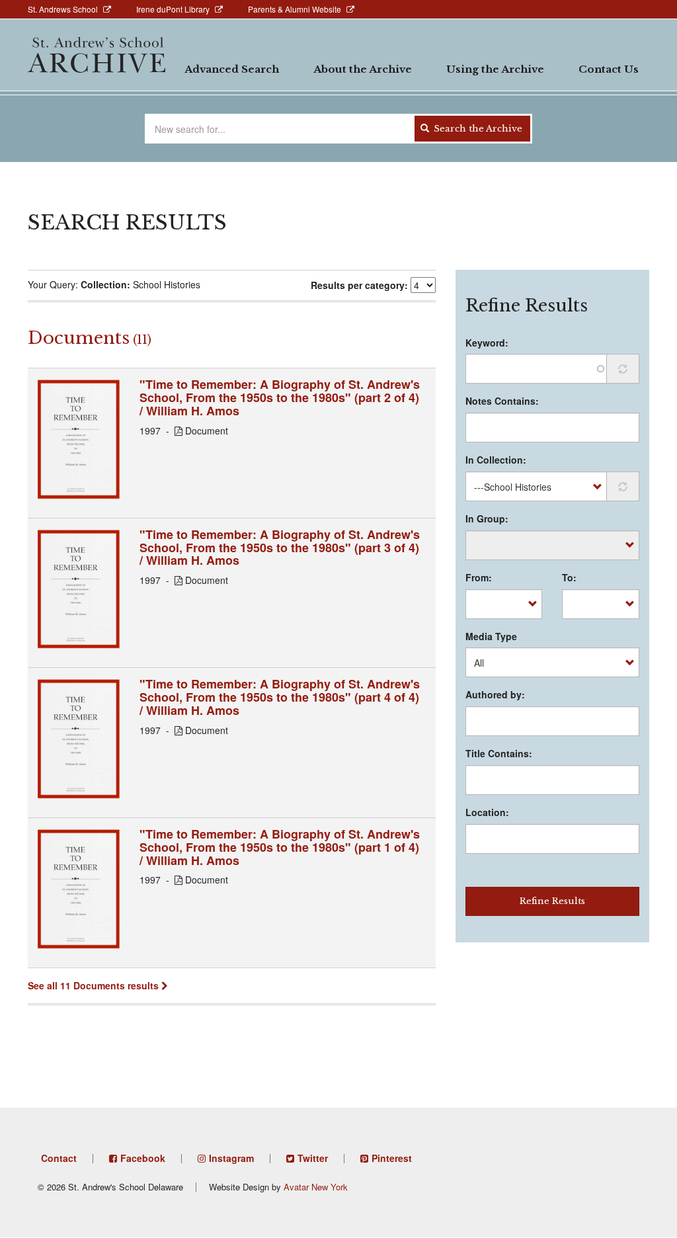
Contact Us (608, 69)
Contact (59, 1158)
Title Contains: (498, 753)
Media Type (491, 636)
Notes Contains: (502, 400)
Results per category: (359, 285)
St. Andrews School (63, 9)
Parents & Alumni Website (294, 9)
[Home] (96, 55)
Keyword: (486, 342)
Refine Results (552, 901)
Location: (487, 812)
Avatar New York (316, 1186)
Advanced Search (231, 69)
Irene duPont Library (173, 9)
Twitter (313, 1158)
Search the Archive (476, 128)
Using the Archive (495, 69)
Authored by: (495, 694)
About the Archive (362, 69)
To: (569, 577)
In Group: (486, 518)
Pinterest (392, 1158)
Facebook (142, 1158)
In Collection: (495, 459)
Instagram (231, 1158)
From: (478, 577)
